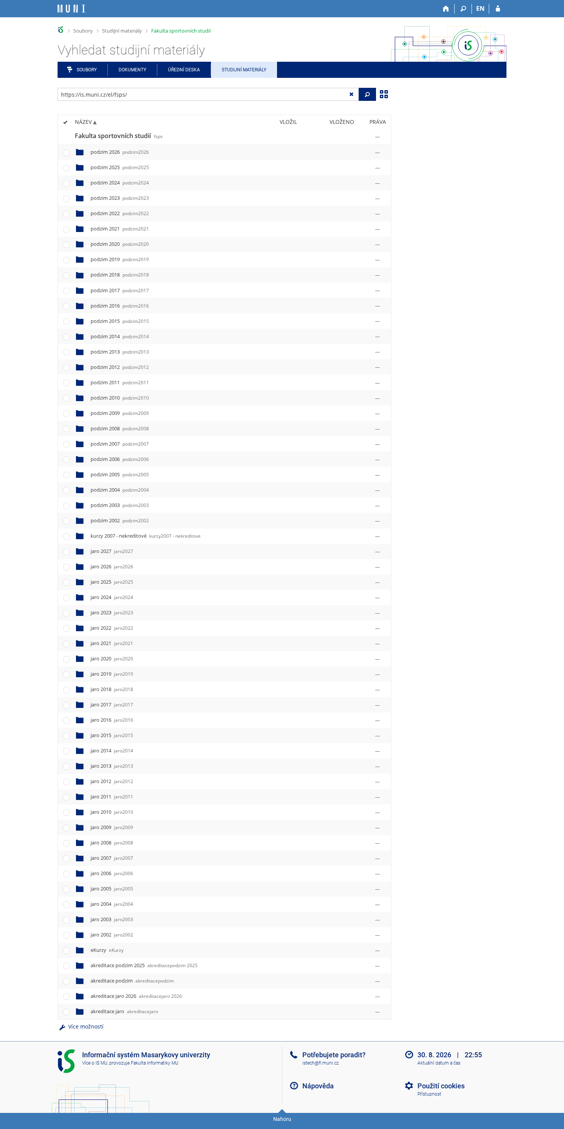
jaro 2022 (112, 627)
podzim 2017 (120, 290)
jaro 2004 (112, 903)
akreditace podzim (132, 980)
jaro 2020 (112, 658)
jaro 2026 (112, 566)
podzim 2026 (120, 151)
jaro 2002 (112, 934)
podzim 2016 (120, 305)
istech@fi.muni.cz (320, 1063)
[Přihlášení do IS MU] (497, 9)
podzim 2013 (120, 351)
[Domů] (446, 9)
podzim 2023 (120, 197)
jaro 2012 (112, 781)
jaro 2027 (112, 551)
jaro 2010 (112, 811)
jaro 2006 (112, 873)
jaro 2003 (112, 919)
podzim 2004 (120, 489)
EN (480, 8)
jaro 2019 (112, 673)
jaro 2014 (112, 750)
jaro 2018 (112, 689)
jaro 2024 (112, 597)
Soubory (83, 30)
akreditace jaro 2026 (136, 995)
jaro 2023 (112, 612)
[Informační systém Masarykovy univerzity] (71, 8)
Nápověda (318, 1086)
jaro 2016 (112, 719)
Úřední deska (184, 69)
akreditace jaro (124, 1011)
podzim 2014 (120, 336)
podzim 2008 (120, 428)
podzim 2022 (120, 213)
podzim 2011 (120, 382)
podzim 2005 (120, 474)
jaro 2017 (112, 704)
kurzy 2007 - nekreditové (146, 535)
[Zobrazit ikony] (383, 93)
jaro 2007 (112, 857)
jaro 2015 (112, 735)
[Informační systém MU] (61, 29)
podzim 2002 (120, 520)
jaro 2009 (112, 827)
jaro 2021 (112, 643)
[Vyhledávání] (463, 9)
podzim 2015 (120, 321)
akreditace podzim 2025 (144, 965)
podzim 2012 (120, 367)
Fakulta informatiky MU (154, 1063)
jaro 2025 (112, 581)
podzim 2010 (120, 397)
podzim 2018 (120, 274)
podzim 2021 (120, 228)
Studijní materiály (122, 30)
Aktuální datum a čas (438, 1063)
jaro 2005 (112, 888)
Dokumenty (132, 69)
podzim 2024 (120, 182)
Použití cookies (441, 1086)
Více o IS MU (94, 1063)
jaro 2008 (112, 842)
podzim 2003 (120, 505)
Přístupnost (429, 1094)
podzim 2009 (120, 413)
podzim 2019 (120, 259)
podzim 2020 (120, 243)
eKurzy (107, 949)
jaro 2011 (112, 796)
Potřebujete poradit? (334, 1055)
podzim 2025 (120, 167)
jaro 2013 (112, 765)
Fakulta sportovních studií (181, 30)
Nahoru (282, 1119)
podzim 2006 (120, 459)
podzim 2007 (120, 443)
